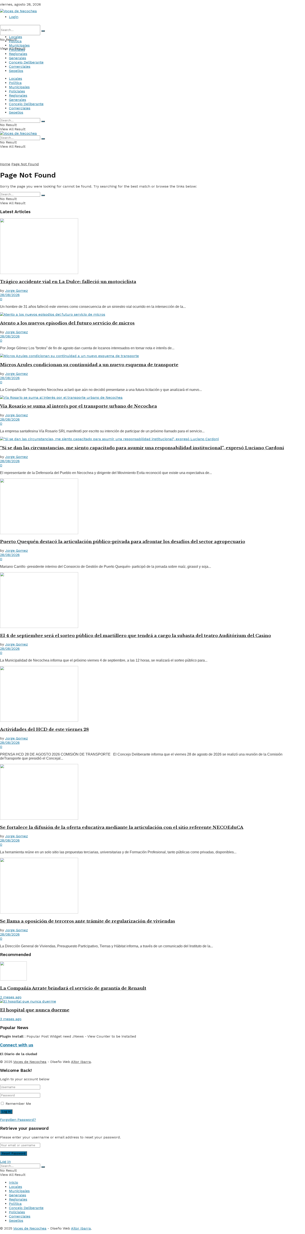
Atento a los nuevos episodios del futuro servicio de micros (67, 323)
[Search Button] (43, 31)
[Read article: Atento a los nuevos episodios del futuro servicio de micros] (152, 314)
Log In (5, 1161)
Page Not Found (25, 164)
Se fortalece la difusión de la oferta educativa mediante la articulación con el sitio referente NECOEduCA (121, 827)
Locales (15, 37)
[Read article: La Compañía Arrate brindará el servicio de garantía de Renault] (152, 971)
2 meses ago (10, 997)
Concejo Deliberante (26, 62)
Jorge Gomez (16, 290)
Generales (17, 58)
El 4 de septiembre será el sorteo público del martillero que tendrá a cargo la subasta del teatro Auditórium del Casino (135, 635)
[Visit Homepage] (18, 11)
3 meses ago (10, 1019)
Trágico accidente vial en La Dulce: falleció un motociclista (68, 281)
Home (5, 164)
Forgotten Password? (18, 1120)
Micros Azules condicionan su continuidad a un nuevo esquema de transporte (89, 364)
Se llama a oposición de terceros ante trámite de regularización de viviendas (87, 921)
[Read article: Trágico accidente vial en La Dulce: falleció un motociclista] (152, 246)
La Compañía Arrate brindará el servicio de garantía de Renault (73, 988)
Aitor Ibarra (81, 1062)
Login (13, 17)
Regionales (18, 54)
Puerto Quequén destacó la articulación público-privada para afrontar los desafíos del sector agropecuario (122, 541)
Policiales (17, 49)
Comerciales (19, 66)
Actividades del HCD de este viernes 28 (44, 729)
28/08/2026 (10, 295)
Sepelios (16, 71)
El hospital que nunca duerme (34, 1010)
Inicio (13, 1182)
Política (15, 41)
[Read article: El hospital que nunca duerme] (152, 1001)
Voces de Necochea (29, 1062)
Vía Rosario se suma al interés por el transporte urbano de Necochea (78, 406)
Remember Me (18, 1103)
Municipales (19, 45)
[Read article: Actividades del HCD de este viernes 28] (152, 694)
